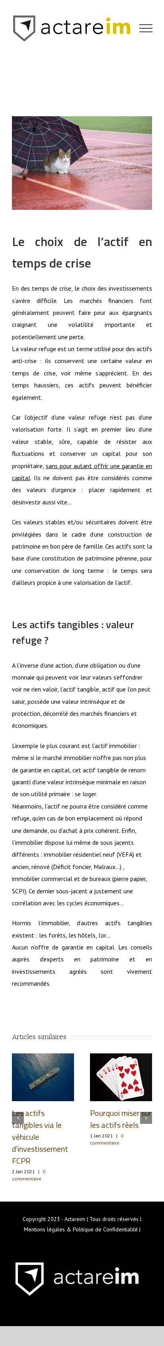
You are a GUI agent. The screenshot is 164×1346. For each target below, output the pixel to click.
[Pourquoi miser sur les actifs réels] (121, 1076)
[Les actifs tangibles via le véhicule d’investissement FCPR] (43, 1076)
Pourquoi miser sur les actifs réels (121, 1119)
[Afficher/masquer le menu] (146, 28)
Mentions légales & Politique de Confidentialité (81, 1229)
